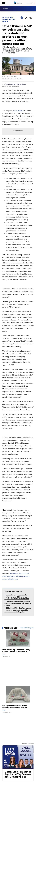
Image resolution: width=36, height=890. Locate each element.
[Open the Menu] (3, 2)
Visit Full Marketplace (27, 628)
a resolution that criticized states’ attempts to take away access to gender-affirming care (16, 576)
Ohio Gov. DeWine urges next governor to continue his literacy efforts (17, 604)
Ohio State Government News (8, 19)
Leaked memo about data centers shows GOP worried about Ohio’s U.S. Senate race (16, 597)
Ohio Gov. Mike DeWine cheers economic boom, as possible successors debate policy (17, 610)
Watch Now (30, 3)
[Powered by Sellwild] (31, 743)
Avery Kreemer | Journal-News (15, 84)
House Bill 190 (18, 110)
